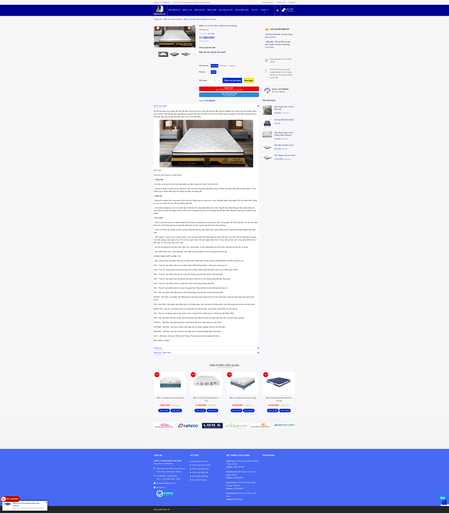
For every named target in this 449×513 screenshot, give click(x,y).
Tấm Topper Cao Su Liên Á (284, 155)
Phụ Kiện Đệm (269, 100)
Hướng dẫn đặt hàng (200, 476)
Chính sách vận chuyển (201, 465)
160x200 (215, 66)
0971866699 (165, 2)
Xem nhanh (176, 410)
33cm (214, 72)
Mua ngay (248, 81)
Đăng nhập (281, 2)
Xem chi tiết (164, 410)
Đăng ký (292, 2)
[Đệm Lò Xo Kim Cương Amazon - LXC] (206, 383)
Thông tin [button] (158, 348)
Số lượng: (203, 80)
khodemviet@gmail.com (166, 483)
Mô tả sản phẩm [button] (160, 106)
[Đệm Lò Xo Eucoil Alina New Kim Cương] (279, 383)
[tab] (206, 106)
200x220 (232, 66)
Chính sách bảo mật (200, 472)
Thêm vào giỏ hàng (232, 81)
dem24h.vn (160, 487)
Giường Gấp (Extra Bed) (283, 120)
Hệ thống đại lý (267, 2)
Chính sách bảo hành (200, 469)
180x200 (223, 66)
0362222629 (172, 476)
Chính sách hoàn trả (200, 461)
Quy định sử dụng (199, 480)
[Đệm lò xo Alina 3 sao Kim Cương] (242, 383)
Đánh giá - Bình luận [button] (162, 353)
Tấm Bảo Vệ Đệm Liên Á (284, 145)
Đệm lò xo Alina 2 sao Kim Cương (170, 398)
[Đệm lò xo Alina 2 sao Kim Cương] (170, 383)
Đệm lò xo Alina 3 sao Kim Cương (242, 398)
